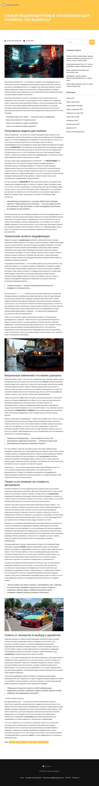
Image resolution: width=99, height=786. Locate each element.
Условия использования (33, 778)
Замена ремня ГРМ (74, 106)
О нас (22, 778)
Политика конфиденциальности (53, 778)
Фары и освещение (74, 109)
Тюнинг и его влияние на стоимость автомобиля (22, 123)
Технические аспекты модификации (43, 117)
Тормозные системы (74, 113)
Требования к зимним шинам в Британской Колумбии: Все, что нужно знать (79, 78)
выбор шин (20, 294)
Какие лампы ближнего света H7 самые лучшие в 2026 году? (79, 85)
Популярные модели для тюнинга (17, 117)
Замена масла (72, 117)
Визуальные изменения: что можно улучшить (21, 120)
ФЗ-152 (68, 778)
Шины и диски (72, 102)
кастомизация (43, 742)
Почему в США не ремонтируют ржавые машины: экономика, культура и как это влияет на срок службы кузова (79, 58)
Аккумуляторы (73, 124)
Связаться (75, 778)
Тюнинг (70, 98)
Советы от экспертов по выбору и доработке (21, 126)
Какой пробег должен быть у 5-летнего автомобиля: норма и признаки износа (79, 65)
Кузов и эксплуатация (75, 132)
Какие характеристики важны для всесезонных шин (77, 71)
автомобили (32, 742)
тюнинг (12, 742)
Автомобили (72, 120)
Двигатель (71, 128)
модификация (21, 742)
